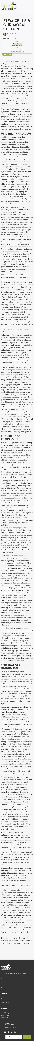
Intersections (4, 986)
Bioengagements (5, 1012)
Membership (4, 984)
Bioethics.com (4, 1017)
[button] (31, 6)
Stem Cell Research (17, 43)
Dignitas (3, 988)
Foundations (17, 49)
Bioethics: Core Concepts (17, 45)
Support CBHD (5, 1002)
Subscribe (26, 1037)
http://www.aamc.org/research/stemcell (16, 329)
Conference (4, 982)
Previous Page (7, 54)
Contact (3, 999)
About (2, 997)
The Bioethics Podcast (7, 1014)
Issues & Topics (5, 1015)
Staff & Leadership (6, 1001)
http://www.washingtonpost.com (14, 527)
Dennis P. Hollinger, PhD (12, 33)
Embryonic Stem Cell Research (17, 51)
